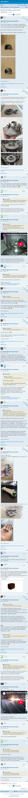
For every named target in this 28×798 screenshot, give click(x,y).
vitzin (5, 682)
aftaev (5, 296)
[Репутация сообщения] (22, 18)
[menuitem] (2, 5)
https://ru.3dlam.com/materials (7, 612)
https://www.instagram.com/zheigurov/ (11, 284)
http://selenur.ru (7, 282)
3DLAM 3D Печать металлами (10, 10)
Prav (5, 176)
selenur (5, 265)
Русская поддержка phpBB (14, 795)
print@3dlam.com (8, 336)
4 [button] (18, 14)
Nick (5, 199)
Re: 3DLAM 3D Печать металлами (9, 94)
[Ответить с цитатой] (24, 18)
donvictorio (6, 564)
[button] (20, 14)
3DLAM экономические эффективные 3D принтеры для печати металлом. (12, 84)
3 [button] (16, 14)
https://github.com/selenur (15, 283)
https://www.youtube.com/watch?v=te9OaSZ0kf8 (9, 714)
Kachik (5, 347)
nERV (4, 552)
